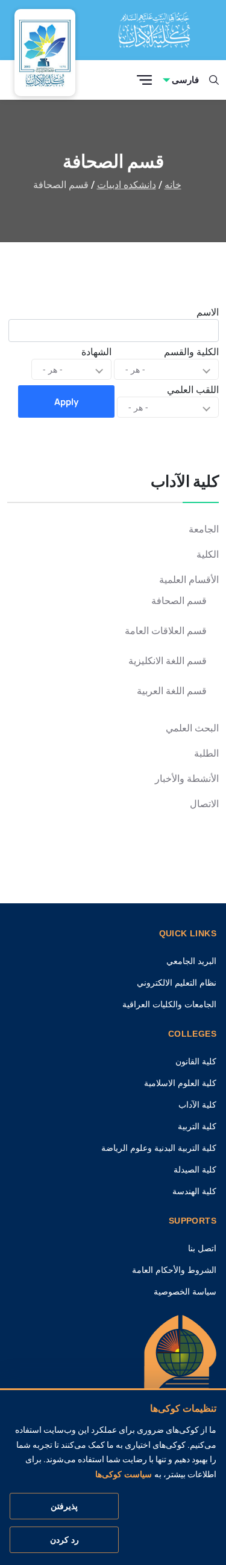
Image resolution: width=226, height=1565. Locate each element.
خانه (173, 185)
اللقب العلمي (193, 389)
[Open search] (214, 80)
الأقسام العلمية (189, 579)
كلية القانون (195, 1061)
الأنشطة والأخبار (187, 778)
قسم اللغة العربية (172, 691)
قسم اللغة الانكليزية (167, 661)
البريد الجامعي (191, 961)
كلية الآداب (197, 1104)
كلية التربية (197, 1126)
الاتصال (204, 804)
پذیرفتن (64, 1506)
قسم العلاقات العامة (166, 630)
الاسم (207, 312)
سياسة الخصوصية (185, 1291)
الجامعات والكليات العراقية (169, 1004)
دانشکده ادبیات (126, 185)
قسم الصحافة (179, 600)
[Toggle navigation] (144, 80)
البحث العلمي (192, 728)
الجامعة (204, 529)
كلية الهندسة (194, 1191)
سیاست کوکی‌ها (123, 1474)
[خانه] (180, 1371)
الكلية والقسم (191, 351)
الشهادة (96, 351)
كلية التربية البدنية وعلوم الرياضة (158, 1148)
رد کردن (64, 1540)
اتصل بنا (202, 1248)
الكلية (207, 554)
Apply (66, 401)
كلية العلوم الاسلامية (180, 1083)
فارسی (185, 79)
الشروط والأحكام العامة (174, 1270)
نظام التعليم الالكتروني (176, 982)
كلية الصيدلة (195, 1169)
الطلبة (206, 753)
